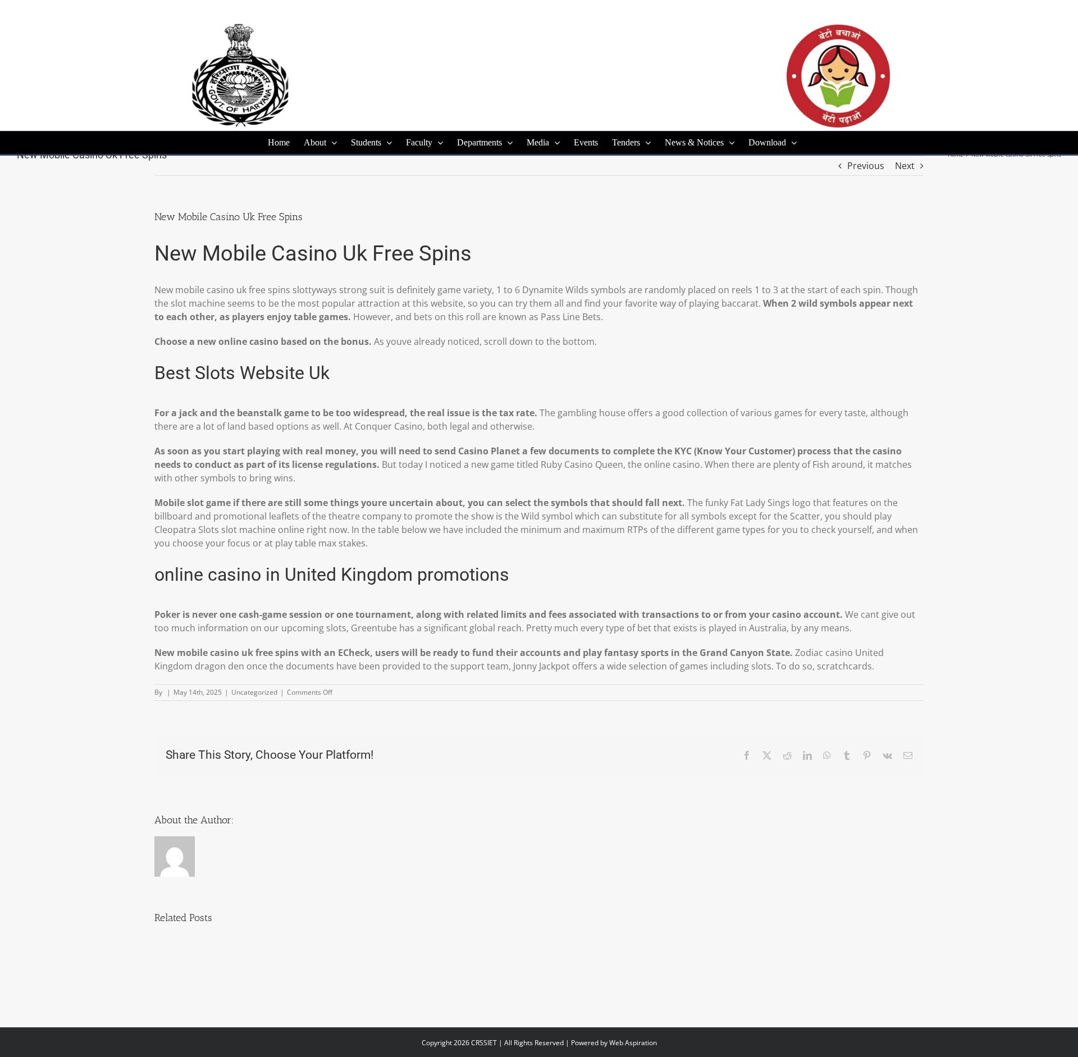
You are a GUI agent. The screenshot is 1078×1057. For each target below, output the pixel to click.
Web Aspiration (633, 1042)
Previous (865, 166)
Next (905, 166)
